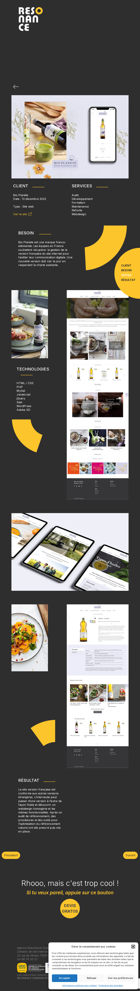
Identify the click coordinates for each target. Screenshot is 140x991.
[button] (133, 946)
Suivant (130, 855)
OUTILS (126, 275)
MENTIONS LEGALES (35, 975)
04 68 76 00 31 (27, 959)
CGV (19, 975)
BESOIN (126, 270)
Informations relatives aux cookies (79, 985)
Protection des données (111, 985)
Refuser (91, 978)
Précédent (11, 855)
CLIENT (126, 265)
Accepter (64, 978)
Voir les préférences (120, 978)
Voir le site (20, 214)
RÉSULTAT (128, 280)
